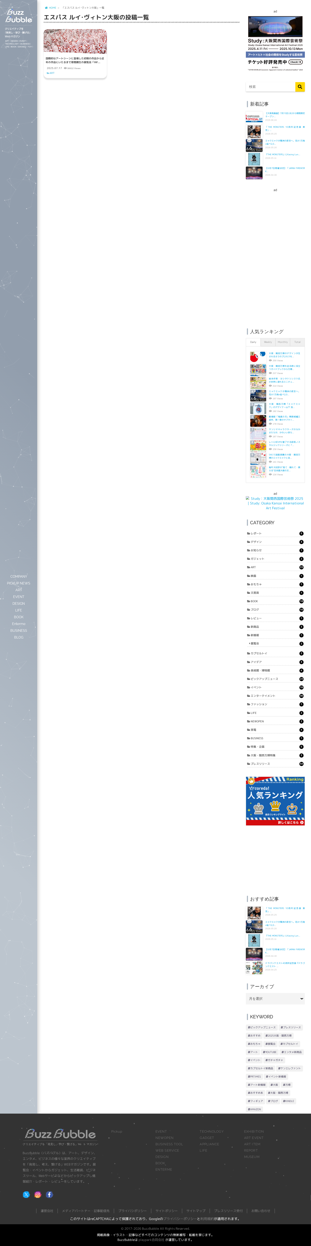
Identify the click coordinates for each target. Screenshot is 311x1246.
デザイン (276, 542)
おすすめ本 (256, 1093)
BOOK (277, 601)
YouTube (271, 1052)
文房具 (276, 593)
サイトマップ (195, 1211)
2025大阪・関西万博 (280, 1035)
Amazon (255, 1109)
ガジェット (276, 559)
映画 (276, 576)
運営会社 (47, 1211)
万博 (287, 1085)
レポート (276, 533)
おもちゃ (276, 584)
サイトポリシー (167, 1211)
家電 (276, 730)
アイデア (276, 662)
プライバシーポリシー (180, 1218)
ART (52, 73)
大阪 (275, 1085)
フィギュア (256, 1101)
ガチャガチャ (275, 1060)
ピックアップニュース (277, 679)
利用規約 (207, 1218)
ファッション (276, 704)
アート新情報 (258, 1085)
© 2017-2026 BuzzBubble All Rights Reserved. (155, 1228)
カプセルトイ (276, 653)
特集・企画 (276, 747)
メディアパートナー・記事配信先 (86, 1211)
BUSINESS (276, 738)
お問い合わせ (260, 1211)
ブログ (277, 609)
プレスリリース (277, 764)
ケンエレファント (291, 1068)
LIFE (276, 713)
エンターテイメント (277, 696)
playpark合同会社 (151, 1240)
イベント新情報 (277, 1076)
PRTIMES (255, 1076)
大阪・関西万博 (279, 1093)
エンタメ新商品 (293, 1052)
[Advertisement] (275, 256)
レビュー (276, 618)
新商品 (276, 627)
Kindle (289, 1101)
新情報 (276, 635)
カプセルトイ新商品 (261, 1068)
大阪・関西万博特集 (276, 755)
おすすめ (255, 1035)
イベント (277, 687)
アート (254, 1052)
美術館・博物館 (276, 670)
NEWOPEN (276, 721)
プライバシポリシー (132, 1211)
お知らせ (276, 550)
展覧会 (276, 643)
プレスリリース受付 (228, 1211)
